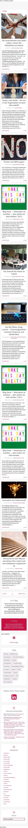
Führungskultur (7, 663)
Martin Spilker (18, 568)
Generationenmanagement (9, 777)
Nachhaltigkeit (7, 795)
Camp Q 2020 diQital (8, 765)
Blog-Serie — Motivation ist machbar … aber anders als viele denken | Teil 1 (14, 395)
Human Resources (7, 785)
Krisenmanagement (8, 789)
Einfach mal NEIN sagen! (14, 162)
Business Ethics (7, 757)
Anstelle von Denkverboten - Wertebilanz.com (13, 737)
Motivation (6, 791)
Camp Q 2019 (7, 761)
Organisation (7, 660)
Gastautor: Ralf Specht (17, 48)
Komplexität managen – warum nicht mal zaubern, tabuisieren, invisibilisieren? (13, 719)
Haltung (15, 672)
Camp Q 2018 (7, 759)
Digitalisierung (13, 654)
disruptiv (15, 678)
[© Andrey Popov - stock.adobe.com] (14, 85)
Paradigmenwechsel (9, 675)
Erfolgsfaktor (7, 678)
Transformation (7, 672)
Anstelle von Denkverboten (9, 738)
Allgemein (6, 755)
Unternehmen (7, 657)
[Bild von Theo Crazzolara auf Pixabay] (14, 489)
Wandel (14, 660)
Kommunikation (8, 682)
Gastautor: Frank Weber (18, 164)
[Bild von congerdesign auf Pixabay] (14, 312)
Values (5, 803)
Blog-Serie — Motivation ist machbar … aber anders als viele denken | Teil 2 (14, 214)
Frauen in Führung (7, 773)
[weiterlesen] (24, 69)
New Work (6, 797)
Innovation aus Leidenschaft (14, 500)
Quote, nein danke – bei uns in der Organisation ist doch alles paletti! (14, 102)
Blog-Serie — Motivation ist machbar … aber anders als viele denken (14, 453)
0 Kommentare (5, 69)
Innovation (6, 669)
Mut (17, 675)
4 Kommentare (5, 477)
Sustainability (6, 799)
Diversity (5, 771)
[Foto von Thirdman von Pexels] (14, 26)
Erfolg (18, 669)
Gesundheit (6, 779)
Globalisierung (7, 781)
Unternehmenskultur (18, 657)
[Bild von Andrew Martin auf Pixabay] (14, 147)
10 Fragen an (6, 753)
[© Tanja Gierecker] (14, 257)
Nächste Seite (21, 593)
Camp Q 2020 (7, 763)
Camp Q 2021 (7, 767)
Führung (6, 654)
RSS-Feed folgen (14, 642)
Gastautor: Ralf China (18, 219)
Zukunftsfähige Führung (17, 666)
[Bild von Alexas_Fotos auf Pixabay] (14, 197)
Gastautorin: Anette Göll (18, 276)
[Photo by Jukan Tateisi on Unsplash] (14, 544)
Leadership (6, 666)
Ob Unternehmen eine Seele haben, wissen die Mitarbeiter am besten (14, 43)
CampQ (13, 669)
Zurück (4, 593)
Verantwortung (17, 663)
